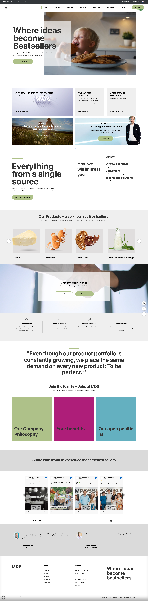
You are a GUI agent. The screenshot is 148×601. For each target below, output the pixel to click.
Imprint (104, 597)
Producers (96, 7)
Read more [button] (28, 485)
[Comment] (80, 512)
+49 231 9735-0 (7, 2)
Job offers (110, 7)
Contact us (105, 138)
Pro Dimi (137, 7)
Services (70, 7)
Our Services (23, 61)
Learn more (82, 111)
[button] (24, 495)
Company (57, 7)
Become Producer (125, 1)
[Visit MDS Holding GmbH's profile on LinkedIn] (27, 478)
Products (83, 7)
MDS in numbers (115, 111)
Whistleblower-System (127, 597)
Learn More (63, 294)
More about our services (22, 197)
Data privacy (113, 597)
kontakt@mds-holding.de (83, 570)
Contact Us (136, 1)
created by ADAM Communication (20, 597)
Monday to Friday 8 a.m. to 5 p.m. (21, 2)
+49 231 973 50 (80, 573)
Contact (123, 7)
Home (45, 7)
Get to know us (20, 111)
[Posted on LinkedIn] (46, 478)
